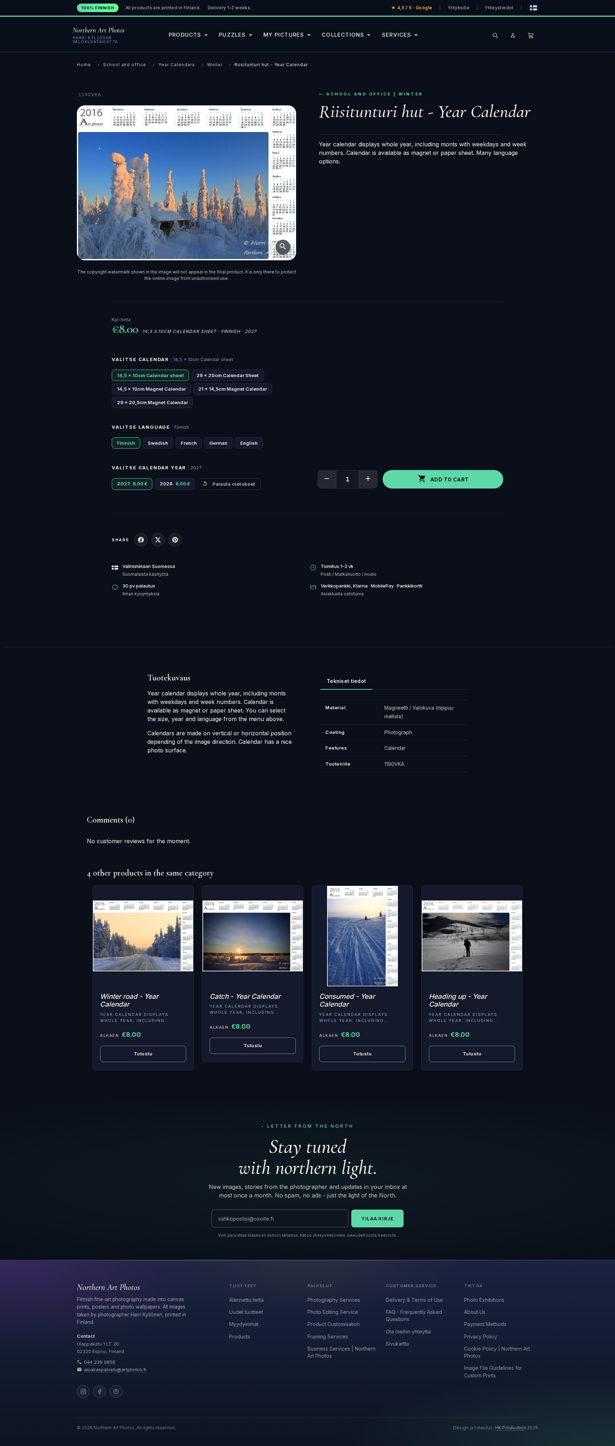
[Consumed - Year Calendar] (362, 936)
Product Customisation (334, 1324)
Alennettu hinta (246, 1300)
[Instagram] (83, 1391)
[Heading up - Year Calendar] (472, 936)
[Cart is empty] (530, 35)
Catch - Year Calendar (245, 996)
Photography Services (334, 1300)
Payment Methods (485, 1324)
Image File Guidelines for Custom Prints (493, 1371)
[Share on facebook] (141, 540)
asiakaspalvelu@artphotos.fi (115, 1369)
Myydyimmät (243, 1324)
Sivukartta (397, 1344)
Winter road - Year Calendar (129, 1000)
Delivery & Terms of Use (414, 1300)
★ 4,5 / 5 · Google (411, 7)
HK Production (510, 1427)
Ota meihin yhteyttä (408, 1331)
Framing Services (328, 1336)
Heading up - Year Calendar (458, 1000)
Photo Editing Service (333, 1312)
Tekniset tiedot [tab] (346, 681)
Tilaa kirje (377, 1218)
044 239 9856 (99, 1362)
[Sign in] (512, 35)
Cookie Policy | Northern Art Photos (497, 1352)
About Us (474, 1312)
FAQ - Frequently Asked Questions (414, 1315)
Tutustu (143, 1053)
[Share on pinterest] (175, 540)
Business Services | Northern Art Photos (341, 1352)
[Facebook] (99, 1391)
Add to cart (443, 478)
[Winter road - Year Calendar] (143, 936)
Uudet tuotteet (246, 1312)
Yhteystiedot (499, 7)
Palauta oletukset (233, 484)
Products (239, 1336)
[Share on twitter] (158, 540)
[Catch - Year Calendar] (253, 936)
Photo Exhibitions (484, 1300)
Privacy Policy (480, 1336)
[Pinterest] (116, 1391)
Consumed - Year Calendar (347, 1000)
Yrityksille (458, 7)
